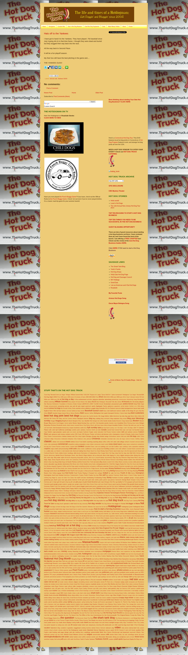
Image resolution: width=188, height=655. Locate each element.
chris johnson (87, 439)
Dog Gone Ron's (132, 457)
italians (78, 516)
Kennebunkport (139, 523)
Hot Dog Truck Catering (131, 500)
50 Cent (142, 397)
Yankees (92, 639)
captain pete (65, 432)
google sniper (79, 484)
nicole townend (116, 561)
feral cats (57, 471)
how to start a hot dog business (107, 509)
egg (56, 464)
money (64, 551)
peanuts (66, 570)
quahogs (103, 576)
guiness (94, 486)
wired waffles (82, 637)
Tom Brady (92, 620)
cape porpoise (57, 432)
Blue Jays (81, 421)
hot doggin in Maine (133, 503)
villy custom (140, 628)
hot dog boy (106, 495)
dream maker (128, 459)
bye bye (104, 427)
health (125, 488)
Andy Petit (137, 404)
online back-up (94, 565)
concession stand (99, 444)
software (65, 600)
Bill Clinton (53, 418)
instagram (47, 513)
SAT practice (132, 588)
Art (62, 408)
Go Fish (124, 482)
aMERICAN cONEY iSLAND (90, 404)
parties (131, 567)
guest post (88, 486)
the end (82, 613)
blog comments (105, 418)
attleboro (88, 408)
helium (78, 490)
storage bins (132, 604)
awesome (118, 408)
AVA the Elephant (110, 408)
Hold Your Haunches (128, 490)
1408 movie (70, 397)
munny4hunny (111, 554)
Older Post (99, 93)
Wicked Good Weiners (71, 634)
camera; (83, 430)
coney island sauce (115, 444)
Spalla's (137, 600)
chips (52, 439)
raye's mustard (48, 579)
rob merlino (104, 584)
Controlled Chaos (89, 446)
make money (130, 537)
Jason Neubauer (136, 516)
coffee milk (110, 441)
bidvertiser (116, 416)
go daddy (119, 482)
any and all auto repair (77, 406)
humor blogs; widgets (56, 511)
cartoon (130, 432)
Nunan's (55, 563)
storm (138, 604)
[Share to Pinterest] (57, 76)
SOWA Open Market (112, 600)
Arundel (65, 408)
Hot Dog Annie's (98, 495)
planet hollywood (63, 572)
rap (133, 576)
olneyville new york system (55, 565)
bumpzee (59, 427)
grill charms (72, 486)
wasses (108, 630)
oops (104, 565)
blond (70, 421)
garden (142, 477)
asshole (78, 408)
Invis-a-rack (140, 513)
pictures (126, 570)
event (76, 466)
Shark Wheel (104, 593)
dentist (58, 455)
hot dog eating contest (62, 497)
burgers (72, 427)
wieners (103, 634)
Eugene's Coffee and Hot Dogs (65, 466)
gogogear (129, 482)
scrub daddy (134, 590)
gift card (72, 482)
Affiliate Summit (61, 402)
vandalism (63, 628)
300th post (113, 397)
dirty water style (59, 457)
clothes (72, 441)
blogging (59, 421)
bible (111, 416)
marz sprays (62, 542)
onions (84, 565)
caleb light (55, 430)
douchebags (119, 459)
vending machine (86, 628)
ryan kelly (96, 588)
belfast (92, 413)
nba (82, 559)
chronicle (104, 439)
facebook (141, 466)
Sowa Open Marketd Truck (127, 600)
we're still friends (130, 630)
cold (118, 441)
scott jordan (103, 590)
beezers (87, 413)
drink (142, 459)
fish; (101, 471)
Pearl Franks (78, 570)
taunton (115, 608)
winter (67, 637)
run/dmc (76, 588)
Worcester (102, 637)
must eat (128, 554)
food (63, 473)
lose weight (52, 537)
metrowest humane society (98, 547)
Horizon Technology (127, 493)
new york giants (69, 561)
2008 (87, 397)
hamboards (129, 486)
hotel (57, 509)
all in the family (134, 402)
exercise (105, 466)
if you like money (115, 511)
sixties (46, 597)
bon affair (100, 421)
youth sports (118, 639)
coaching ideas (97, 441)
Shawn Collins (123, 593)
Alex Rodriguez (101, 402)
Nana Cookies (102, 556)
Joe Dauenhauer (68, 520)
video (118, 627)
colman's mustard (130, 441)
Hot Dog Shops (116, 272)
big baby (122, 416)
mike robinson (90, 549)
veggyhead (77, 628)
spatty (46, 602)
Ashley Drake (71, 408)
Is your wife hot (70, 516)
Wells (101, 632)
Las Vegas (119, 528)
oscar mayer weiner (129, 565)
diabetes (89, 455)
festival (62, 471)
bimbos (75, 418)
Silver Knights (117, 595)
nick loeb (87, 561)
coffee (104, 441)
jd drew (62, 518)
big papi (127, 416)
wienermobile (96, 634)
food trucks (69, 473)
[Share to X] (54, 76)
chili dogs (133, 436)
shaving (116, 593)
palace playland (96, 567)
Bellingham (97, 413)
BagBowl (46, 411)
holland (136, 490)
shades (70, 593)
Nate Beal (115, 556)
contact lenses (65, 446)
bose (131, 421)
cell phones (104, 434)
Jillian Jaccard (138, 518)
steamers (62, 604)
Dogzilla (58, 459)
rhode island (63, 584)
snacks (104, 597)
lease (70, 530)
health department (139, 488)
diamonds (99, 455)
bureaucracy (65, 427)
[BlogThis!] (52, 76)
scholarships (70, 590)
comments (54, 444)
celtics (111, 434)
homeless (81, 493)
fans (66, 468)
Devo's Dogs (83, 455)
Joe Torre (76, 520)
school (77, 590)
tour (142, 620)
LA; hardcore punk (59, 528)
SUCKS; (76, 606)
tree (90, 622)
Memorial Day (123, 544)
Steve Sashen (117, 604)
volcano (60, 630)
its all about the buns (86, 516)
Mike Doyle (60, 549)
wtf (62, 639)
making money (54, 539)
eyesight (127, 466)
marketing (122, 539)
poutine (132, 572)
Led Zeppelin (77, 530)
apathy (93, 406)
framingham (140, 473)
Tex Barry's (78, 611)
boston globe (68, 423)
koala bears (132, 525)
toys (57, 622)
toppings (132, 620)
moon (92, 551)
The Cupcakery (56, 613)
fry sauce (58, 477)
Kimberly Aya (95, 525)
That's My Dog (136, 611)
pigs (138, 570)
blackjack (80, 418)
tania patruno (108, 608)
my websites (53, 556)
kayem (110, 523)
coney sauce (126, 444)
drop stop (51, 462)
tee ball (49, 611)
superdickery (115, 606)
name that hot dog (91, 556)
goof (51, 484)
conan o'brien (90, 444)
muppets (118, 554)
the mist (66, 615)
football (105, 473)
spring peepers (77, 602)
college (122, 441)
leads (67, 530)
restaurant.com (133, 582)
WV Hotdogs (115, 280)
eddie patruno (137, 462)
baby (122, 408)
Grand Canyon (108, 484)
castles (72, 434)
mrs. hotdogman (85, 554)
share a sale (75, 593)
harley (94, 488)
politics (112, 572)
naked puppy (81, 556)
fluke (50, 473)
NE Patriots (87, 559)
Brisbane (53, 425)
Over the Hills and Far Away (64, 567)
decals (79, 453)
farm (79, 468)
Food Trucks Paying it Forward (84, 473)
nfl (83, 561)
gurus (105, 486)
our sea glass (140, 565)
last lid (130, 528)
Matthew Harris (126, 542)
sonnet (88, 600)
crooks (83, 448)
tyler (87, 625)
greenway (141, 484)
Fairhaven (49, 468)
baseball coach (98, 411)
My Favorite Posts (115, 293)
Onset (100, 565)
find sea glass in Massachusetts (84, 471)
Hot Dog (72, 495)
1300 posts (64, 397)
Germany (46, 482)
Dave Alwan (87, 451)
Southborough (102, 600)
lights (136, 530)
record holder (117, 579)
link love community (84, 532)
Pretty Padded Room (84, 574)
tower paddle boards (50, 622)
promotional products (56, 576)
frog (50, 477)
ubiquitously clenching (95, 625)
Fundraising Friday (100, 477)
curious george (96, 448)
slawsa (54, 597)
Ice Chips (91, 511)
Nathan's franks (134, 556)
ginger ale (81, 482)
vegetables (70, 628)
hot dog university (82, 503)
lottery (64, 537)
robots (131, 584)
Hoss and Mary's (139, 493)
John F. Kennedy (92, 520)
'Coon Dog (47, 394)
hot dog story (70, 500)
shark (81, 593)
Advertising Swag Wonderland (135, 399)
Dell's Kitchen (137, 453)
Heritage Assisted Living (92, 490)
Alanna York (83, 402)
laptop (89, 528)
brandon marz (113, 423)
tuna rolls (64, 625)
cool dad (111, 446)
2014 (108, 397)
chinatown (47, 439)
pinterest (46, 572)
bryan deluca (104, 425)
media (56, 544)
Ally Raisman (48, 404)
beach (50, 413)
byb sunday (92, 427)
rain (122, 576)
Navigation (52, 26)
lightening (131, 530)
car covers (73, 432)
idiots (108, 511)
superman (128, 606)
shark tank (95, 593)
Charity (128, 434)
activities (89, 399)
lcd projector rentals (59, 530)
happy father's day (76, 488)
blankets (86, 418)
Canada (104, 430)
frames (133, 473)
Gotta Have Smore (88, 484)
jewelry (122, 518)
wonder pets (94, 637)
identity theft (102, 511)
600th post (54, 399)
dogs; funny (51, 459)
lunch (81, 537)
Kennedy (46, 525)
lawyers (142, 528)
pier (130, 570)
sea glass (53, 593)
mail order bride (115, 537)
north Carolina (139, 561)
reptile (126, 582)
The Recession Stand (81, 618)
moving (76, 554)
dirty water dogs (48, 457)
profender (46, 576)
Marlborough (129, 539)
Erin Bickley (47, 466)
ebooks (105, 462)
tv (72, 625)
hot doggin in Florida (118, 503)
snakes (109, 597)
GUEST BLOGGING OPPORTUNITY (122, 227)
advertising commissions (119, 399)
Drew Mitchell (136, 459)
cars (122, 432)
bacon (135, 408)
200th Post (95, 397)
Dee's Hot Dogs (110, 453)
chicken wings (104, 436)
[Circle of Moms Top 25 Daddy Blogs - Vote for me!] (126, 382)
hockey (119, 490)
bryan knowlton (113, 425)
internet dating (74, 513)
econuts (130, 462)
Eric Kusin (133, 464)
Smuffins (92, 597)
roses (115, 586)
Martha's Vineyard (139, 539)
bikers (132, 416)
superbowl (108, 606)
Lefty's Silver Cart (94, 530)
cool (107, 446)
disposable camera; (82, 457)
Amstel (101, 404)
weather (138, 630)
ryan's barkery (103, 588)
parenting (108, 567)
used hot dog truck (124, 625)
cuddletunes (88, 448)
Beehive (77, 413)
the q (58, 618)
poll (115, 572)
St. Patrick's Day (126, 602)
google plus (71, 484)
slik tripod (63, 597)
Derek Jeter (75, 455)
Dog (114, 457)
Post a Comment (52, 88)
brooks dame (66, 425)
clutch (84, 441)
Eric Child (109, 464)
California (61, 430)
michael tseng (111, 547)
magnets (108, 537)
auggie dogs (95, 408)
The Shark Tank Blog (118, 266)
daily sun (53, 451)
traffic (78, 622)
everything (82, 466)
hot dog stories (56, 500)
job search (57, 520)
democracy (52, 455)
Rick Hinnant (81, 584)
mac (91, 537)
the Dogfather (75, 613)
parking (120, 567)
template (60, 611)
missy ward (111, 549)
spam (142, 600)
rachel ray (114, 576)
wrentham (47, 639)
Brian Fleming (128, 423)
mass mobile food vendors (74, 542)
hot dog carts (49, 497)
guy (108, 486)
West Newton (108, 632)
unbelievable (107, 625)
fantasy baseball (72, 468)
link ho (74, 532)
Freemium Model (118, 475)
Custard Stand (131, 448)
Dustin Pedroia (72, 462)
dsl (66, 462)
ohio (96, 563)
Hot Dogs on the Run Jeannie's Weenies (81, 506)
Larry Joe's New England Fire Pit (103, 528)
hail (110, 486)
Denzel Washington (65, 455)
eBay (100, 462)
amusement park (116, 404)
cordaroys (125, 446)
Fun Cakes (71, 477)
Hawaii (104, 488)
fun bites (64, 477)
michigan (125, 547)
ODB (68, 563)
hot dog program (132, 497)
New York (62, 561)
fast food (83, 468)
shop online (75, 595)
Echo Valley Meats (117, 462)
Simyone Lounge (127, 595)
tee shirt (54, 611)
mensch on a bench (138, 544)
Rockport (141, 584)
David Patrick (109, 451)
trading (74, 622)
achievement (82, 399)
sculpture (141, 590)
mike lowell (73, 549)
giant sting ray (66, 482)
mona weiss (57, 551)
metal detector (65, 547)
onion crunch (77, 565)
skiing (50, 597)
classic (48, 441)
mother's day (140, 551)
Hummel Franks (139, 509)
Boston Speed (77, 423)
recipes (105, 579)
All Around (125, 402)
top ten (127, 620)
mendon (130, 544)
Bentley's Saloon (119, 413)
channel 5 (123, 434)
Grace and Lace (98, 484)
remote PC (104, 582)
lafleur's (75, 528)
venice (93, 628)
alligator (141, 402)
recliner (110, 579)
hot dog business (115, 495)
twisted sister (77, 625)
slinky (68, 597)
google (56, 484)
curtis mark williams (120, 448)
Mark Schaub (114, 539)
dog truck (141, 457)
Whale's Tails (140, 632)
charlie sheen (134, 434)
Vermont (102, 628)
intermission (61, 513)
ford (115, 473)
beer (82, 413)
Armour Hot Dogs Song (117, 298)
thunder (77, 620)
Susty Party (51, 608)
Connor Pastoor (56, 446)
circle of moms (130, 439)
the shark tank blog (104, 617)
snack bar (99, 597)
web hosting (53, 632)
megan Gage (85, 544)
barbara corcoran (66, 411)
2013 (105, 397)
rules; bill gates (56, 588)
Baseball (88, 411)
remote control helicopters (92, 582)
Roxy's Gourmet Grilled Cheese (127, 586)
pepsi (95, 570)
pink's (142, 570)
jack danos (106, 516)
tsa (56, 625)
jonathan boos (128, 520)
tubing (59, 625)
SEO (62, 593)
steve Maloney (108, 604)
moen (135, 549)
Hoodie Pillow (93, 493)
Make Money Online (113, 26)
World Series (139, 637)
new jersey (132, 559)
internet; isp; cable (109, 513)
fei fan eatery (104, 468)
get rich (59, 482)
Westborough (116, 632)
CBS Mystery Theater (116, 191)
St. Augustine (116, 602)
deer (128, 453)
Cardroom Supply (88, 432)
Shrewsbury (92, 595)
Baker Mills (53, 411)
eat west (96, 462)
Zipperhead (126, 639)
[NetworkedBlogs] (120, 360)
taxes (119, 608)
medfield (51, 544)
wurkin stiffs (66, 639)
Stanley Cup (134, 602)
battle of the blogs (127, 411)
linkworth (50, 535)
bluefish (87, 421)
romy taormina (99, 586)
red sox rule (53, 78)
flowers (46, 473)
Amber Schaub (77, 404)
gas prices (68, 480)
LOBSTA (114, 535)
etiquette (53, 466)
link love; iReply (116, 532)
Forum (130, 26)
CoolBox (116, 446)
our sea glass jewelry (50, 567)
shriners (107, 595)
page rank (80, 567)
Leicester (102, 530)
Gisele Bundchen (92, 482)
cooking (102, 446)
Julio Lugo (82, 523)
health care (130, 488)
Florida (141, 471)
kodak (138, 525)
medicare (78, 544)
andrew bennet (128, 404)
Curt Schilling (105, 448)
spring (70, 602)
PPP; (142, 572)
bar (60, 411)
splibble (60, 602)
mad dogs (96, 537)
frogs (53, 477)
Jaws (49, 518)
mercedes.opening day (54, 547)
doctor (102, 457)
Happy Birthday (56, 488)
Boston (136, 421)
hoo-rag (86, 493)
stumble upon (61, 606)
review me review (49, 584)
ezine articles (134, 466)
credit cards (73, 448)
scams (54, 590)
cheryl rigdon (81, 436)
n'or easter (73, 556)
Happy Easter (65, 488)
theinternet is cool (128, 618)
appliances (111, 406)
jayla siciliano (56, 518)
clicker (54, 441)
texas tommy (114, 611)
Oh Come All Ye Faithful (87, 563)
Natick (142, 556)
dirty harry (141, 455)
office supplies (75, 563)
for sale (111, 473)
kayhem (115, 523)
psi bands (89, 576)
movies (71, 554)
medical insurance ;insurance (66, 544)
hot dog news (121, 497)
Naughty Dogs (76, 559)
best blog (127, 413)
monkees (81, 551)
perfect (99, 570)
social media (47, 600)
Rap (135, 576)
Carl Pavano (107, 432)
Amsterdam (107, 404)
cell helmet (98, 434)
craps (52, 448)
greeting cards (65, 486)
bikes (136, 416)
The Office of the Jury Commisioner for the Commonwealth (98, 615)
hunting (64, 511)
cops (120, 446)
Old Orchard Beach (134, 563)
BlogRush (65, 421)
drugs (63, 462)
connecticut (133, 444)
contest (81, 446)
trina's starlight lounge (112, 622)
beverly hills (97, 416)
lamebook (80, 528)
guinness (100, 486)
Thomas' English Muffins (67, 620)
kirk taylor (121, 525)
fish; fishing (106, 471)
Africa (69, 402)
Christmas (96, 439)
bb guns (136, 411)
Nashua (109, 556)
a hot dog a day (67, 399)
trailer (82, 622)
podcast (84, 572)
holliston (141, 490)
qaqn (99, 576)
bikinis (140, 416)
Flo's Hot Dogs (128, 471)
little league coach (73, 535)
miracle (101, 549)
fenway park (135, 468)
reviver (57, 584)
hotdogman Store (138, 506)
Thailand (120, 611)
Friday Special (137, 475)
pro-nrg (98, 574)
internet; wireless (119, 513)
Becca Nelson (70, 413)
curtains (112, 448)
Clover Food (78, 441)
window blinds (114, 634)
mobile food (119, 549)
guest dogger (81, 486)
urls (113, 625)
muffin (105, 554)
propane (68, 576)
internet (67, 513)
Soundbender (94, 600)
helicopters (73, 490)
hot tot (101, 506)
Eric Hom (127, 464)
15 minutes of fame (79, 397)
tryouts (53, 625)
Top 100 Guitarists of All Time (111, 620)
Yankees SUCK (62, 78)
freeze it (126, 475)
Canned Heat (118, 430)
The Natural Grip (74, 615)
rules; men (64, 588)
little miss (83, 535)
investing (134, 513)
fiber (69, 471)
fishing (112, 471)
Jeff (74, 518)
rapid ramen (140, 576)
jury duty (88, 523)
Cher (76, 436)
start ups (56, 604)
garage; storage (134, 477)
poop (118, 572)
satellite (138, 588)
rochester (135, 584)
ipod (55, 516)
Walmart (96, 630)
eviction (87, 466)
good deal (138, 482)
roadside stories (96, 584)
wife (107, 634)
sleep (58, 597)
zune (140, 639)
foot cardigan (98, 473)
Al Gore (78, 402)
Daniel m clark (60, 451)
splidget (65, 602)
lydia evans (87, 537)
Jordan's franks (49, 523)
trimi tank (102, 622)
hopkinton (100, 493)
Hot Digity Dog (63, 495)
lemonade (108, 530)
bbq (140, 411)
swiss (78, 608)
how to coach (77, 509)
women (88, 637)
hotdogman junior (127, 506)
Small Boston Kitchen (76, 597)
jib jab (131, 518)
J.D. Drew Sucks (98, 516)
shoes (69, 595)
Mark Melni (107, 539)
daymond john (133, 451)
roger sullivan (68, 586)
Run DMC (71, 588)
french (131, 475)
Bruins (88, 425)
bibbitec (107, 416)
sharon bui (111, 593)
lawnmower (136, 528)
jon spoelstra (119, 520)
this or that (57, 620)
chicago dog (95, 436)
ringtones (87, 584)
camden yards (76, 430)
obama (64, 563)
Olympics (66, 565)
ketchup (52, 526)
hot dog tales (79, 500)
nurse (60, 563)
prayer (54, 574)
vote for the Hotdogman (70, 630)
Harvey (98, 488)
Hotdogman (114, 506)
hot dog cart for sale (137, 495)
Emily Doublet (84, 464)
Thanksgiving (127, 611)
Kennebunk (130, 523)
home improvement (56, 493)
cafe (50, 430)
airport (73, 402)
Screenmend (119, 590)
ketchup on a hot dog (68, 525)
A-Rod (76, 399)
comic (142, 441)
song (84, 600)
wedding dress (79, 632)
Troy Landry (140, 622)
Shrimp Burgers (100, 595)
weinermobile (95, 632)
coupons (47, 448)
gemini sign (106, 480)
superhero (122, 606)
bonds (105, 421)
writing (59, 639)
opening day (110, 565)
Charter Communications (54, 436)
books (114, 421)
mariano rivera (100, 539)
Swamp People (72, 608)
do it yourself (96, 457)
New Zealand (78, 561)
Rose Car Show (108, 586)
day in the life (125, 451)
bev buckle (90, 416)
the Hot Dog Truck (98, 613)
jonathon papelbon (138, 520)
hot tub (106, 506)
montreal (87, 551)
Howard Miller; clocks (127, 509)
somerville (79, 600)
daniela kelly (68, 451)
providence (82, 576)
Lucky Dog (76, 537)
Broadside (59, 425)
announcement (53, 406)
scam (50, 590)
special (50, 602)
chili (128, 436)
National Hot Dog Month (57, 558)
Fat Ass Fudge (90, 468)
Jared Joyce (118, 516)
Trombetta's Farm (132, 622)
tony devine (99, 620)
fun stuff (77, 477)
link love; (108, 532)
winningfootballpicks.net (54, 637)
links (45, 535)
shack (65, 593)
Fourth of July (126, 473)
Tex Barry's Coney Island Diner (91, 611)
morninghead (98, 551)
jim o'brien (51, 520)
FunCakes (83, 477)
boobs (110, 421)
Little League (60, 535)
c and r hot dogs (128, 427)
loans (108, 535)
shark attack (86, 593)
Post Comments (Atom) (62, 96)
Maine (122, 537)
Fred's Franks (88, 475)
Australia (102, 408)
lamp (85, 528)
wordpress (122, 637)
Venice (98, 628)
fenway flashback (115, 468)
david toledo (117, 451)
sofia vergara (58, 600)
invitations (47, 516)
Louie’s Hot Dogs (117, 203)
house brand (69, 509)
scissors (91, 590)
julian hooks (65, 523)
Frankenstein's (74, 475)
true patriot (47, 625)
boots (127, 421)
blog (90, 418)
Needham (107, 559)
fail (45, 468)
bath (108, 411)
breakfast (120, 423)
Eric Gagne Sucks (118, 464)
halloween (122, 486)
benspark (111, 413)
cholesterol (64, 439)
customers (138, 448)
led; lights (85, 530)
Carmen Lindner (116, 432)
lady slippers (69, 528)
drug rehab (58, 462)
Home (44, 26)
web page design (63, 632)
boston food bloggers (58, 423)
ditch (90, 457)
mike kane (67, 549)
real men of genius (79, 579)
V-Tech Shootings (139, 625)
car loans (80, 432)
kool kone (51, 528)
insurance (53, 513)
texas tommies (105, 611)
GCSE (79, 480)
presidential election (63, 574)
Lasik (126, 528)
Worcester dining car (112, 637)
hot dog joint (85, 497)
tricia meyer (95, 622)
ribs (68, 584)
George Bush (126, 480)
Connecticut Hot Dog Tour (124, 138)
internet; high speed (85, 513)
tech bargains (125, 608)
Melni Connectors (103, 544)
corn (130, 446)
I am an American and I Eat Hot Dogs (123, 285)
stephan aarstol (70, 604)
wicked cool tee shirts (56, 634)
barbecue (74, 411)
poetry (89, 572)
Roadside (114, 288)
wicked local (82, 634)
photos (120, 570)
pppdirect (46, 574)
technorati (132, 608)
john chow (82, 520)
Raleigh (126, 576)
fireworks (97, 471)
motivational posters (50, 554)
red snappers (125, 579)
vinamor (46, 630)
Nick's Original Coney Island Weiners (101, 561)
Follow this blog (121, 362)
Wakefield (90, 630)
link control (69, 532)
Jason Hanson (127, 516)
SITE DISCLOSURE (116, 186)
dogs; (45, 459)
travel (86, 622)
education (51, 464)
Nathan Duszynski (123, 556)
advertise (101, 399)
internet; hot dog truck (97, 513)
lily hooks (141, 530)
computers (82, 444)
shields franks (48, 595)
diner (131, 455)
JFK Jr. (126, 518)
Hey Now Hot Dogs (105, 490)
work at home (130, 637)
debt (75, 453)
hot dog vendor (94, 503)
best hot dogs (71, 415)
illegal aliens (123, 511)
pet (103, 570)
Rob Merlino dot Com (114, 584)
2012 (101, 397)
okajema (102, 563)
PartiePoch (125, 567)
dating (81, 451)
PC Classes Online (57, 570)
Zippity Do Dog (134, 639)
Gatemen (74, 480)
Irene (61, 516)
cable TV (135, 427)
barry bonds (80, 411)
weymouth (133, 632)
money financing (73, 551)
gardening (47, 480)
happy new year (87, 488)
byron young (110, 427)
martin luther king (49, 542)
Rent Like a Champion (113, 582)
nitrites (123, 561)
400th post (120, 397)
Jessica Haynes (114, 518)
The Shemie (118, 618)
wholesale (47, 634)
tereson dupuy (67, 611)
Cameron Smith (90, 430)
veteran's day (110, 628)
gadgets (126, 477)
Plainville (55, 572)
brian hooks (135, 423)
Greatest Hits (61, 26)
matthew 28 (118, 542)
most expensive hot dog (128, 551)
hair (113, 486)
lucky (70, 537)
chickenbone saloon (114, 436)
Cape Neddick (48, 432)
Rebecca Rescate (90, 579)
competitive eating (73, 444)
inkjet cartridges (139, 511)
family (62, 468)
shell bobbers (131, 593)
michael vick (119, 547)
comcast (137, 441)
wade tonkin (83, 630)
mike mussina (81, 549)
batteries (119, 411)
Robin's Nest (125, 584)
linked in (141, 532)
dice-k (105, 455)
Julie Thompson (73, 523)
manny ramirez (74, 539)
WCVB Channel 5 (120, 630)
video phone (124, 628)
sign (111, 595)
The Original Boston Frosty (125, 615)
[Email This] (50, 76)
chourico (70, 439)
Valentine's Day (55, 628)
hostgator (46, 495)
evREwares (99, 466)
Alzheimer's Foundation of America (62, 404)
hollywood (47, 493)
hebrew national (49, 490)
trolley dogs (122, 622)
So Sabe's (136, 597)
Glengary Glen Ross (110, 482)
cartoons (135, 432)
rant (130, 576)
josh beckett (57, 523)
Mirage (106, 549)
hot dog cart (126, 495)
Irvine (64, 516)
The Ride (90, 618)
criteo (78, 448)
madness (102, 537)
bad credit (141, 408)
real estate (68, 579)
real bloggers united (58, 579)
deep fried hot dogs (121, 453)
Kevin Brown (84, 525)
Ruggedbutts (47, 588)
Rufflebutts (141, 586)
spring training (86, 602)
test (73, 611)
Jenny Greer (92, 518)
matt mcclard (111, 542)
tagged (90, 608)
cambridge (68, 430)
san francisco (123, 588)
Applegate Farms (101, 406)
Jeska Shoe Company (103, 518)
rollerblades (85, 586)
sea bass (46, 593)
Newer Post (48, 93)
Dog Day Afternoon (121, 457)
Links (103, 26)
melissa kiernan (93, 544)
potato (127, 572)
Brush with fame (95, 425)
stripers (51, 606)
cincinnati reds (111, 439)
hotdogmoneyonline (49, 509)
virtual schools (53, 630)
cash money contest (63, 434)
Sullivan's (82, 606)
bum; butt (53, 427)
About (124, 26)
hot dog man (102, 497)
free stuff (102, 475)
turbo (69, 625)
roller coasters (77, 586)
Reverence (141, 582)
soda (53, 600)
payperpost (48, 570)
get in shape (53, 482)
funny (109, 477)
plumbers (79, 572)
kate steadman (102, 523)
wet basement (124, 632)
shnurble (55, 595)
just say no (94, 523)
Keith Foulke (122, 523)
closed (67, 441)
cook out (97, 446)
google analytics (62, 484)
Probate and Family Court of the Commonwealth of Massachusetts (122, 574)
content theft (73, 446)
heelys (56, 490)
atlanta (83, 408)
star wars (141, 602)
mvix (132, 554)
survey (138, 606)
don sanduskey (74, 459)
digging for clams (115, 455)
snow (131, 597)
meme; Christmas (114, 544)
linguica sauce (61, 532)
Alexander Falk (110, 402)
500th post (47, 399)
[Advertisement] (125, 50)
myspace (67, 556)
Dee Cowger (101, 453)
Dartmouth (76, 451)
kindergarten (103, 525)
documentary (108, 457)
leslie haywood (124, 530)
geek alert (85, 480)
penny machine (88, 570)
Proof (63, 576)
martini (56, 542)
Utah (131, 625)
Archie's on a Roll (134, 406)
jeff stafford (85, 518)
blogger (53, 421)
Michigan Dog (133, 547)
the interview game (127, 613)
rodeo (52, 586)
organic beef (119, 565)
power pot (137, 572)
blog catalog (96, 418)
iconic (96, 511)
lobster (119, 535)
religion (76, 582)
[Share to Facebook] (55, 76)
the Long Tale (137, 613)
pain (85, 567)
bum (48, 427)
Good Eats (114, 282)
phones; (114, 570)
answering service (63, 406)
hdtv (116, 488)
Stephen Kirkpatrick (98, 604)
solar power (71, 600)
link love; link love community (130, 532)
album (90, 402)
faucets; (97, 468)
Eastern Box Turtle (88, 462)
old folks (107, 563)
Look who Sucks (136, 535)
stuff (55, 606)
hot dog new (111, 497)
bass (105, 411)
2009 (90, 397)
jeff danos (79, 518)
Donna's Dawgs (92, 459)
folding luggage (57, 473)
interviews (128, 513)
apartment (88, 406)
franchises (67, 475)
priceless (93, 574)
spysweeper (108, 602)
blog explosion (114, 418)
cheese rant (71, 436)
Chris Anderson (78, 439)
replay (122, 582)
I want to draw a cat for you (80, 511)
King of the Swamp (112, 525)
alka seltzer (118, 402)
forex (118, 473)
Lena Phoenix (115, 530)
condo (106, 444)
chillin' (138, 436)
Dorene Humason (111, 459)
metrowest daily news (82, 547)
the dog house (65, 613)
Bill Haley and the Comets (64, 418)
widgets (89, 634)
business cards (79, 427)
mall (60, 539)
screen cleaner (111, 590)
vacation (47, 628)
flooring (135, 471)
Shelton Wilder (140, 593)
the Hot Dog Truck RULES (112, 613)
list (54, 535)
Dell (131, 453)
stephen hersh (79, 604)
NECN (101, 559)
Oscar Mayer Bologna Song (119, 303)
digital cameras (125, 455)
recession (99, 579)
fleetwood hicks (119, 471)
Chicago (88, 436)
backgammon (129, 408)
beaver (64, 413)
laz (52, 530)
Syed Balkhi (84, 608)
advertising (108, 399)
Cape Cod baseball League (136, 430)
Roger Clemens (59, 586)
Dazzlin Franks (54, 453)
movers (66, 554)
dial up (94, 455)
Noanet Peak (131, 561)
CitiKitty (137, 439)
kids (89, 525)
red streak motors (63, 582)
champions (116, 434)
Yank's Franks (115, 269)
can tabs (97, 430)
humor (46, 511)
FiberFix (72, 471)
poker (93, 572)
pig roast (134, 570)
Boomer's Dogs (120, 421)
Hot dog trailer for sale (101, 500)
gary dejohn (54, 480)
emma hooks (92, 464)
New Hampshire (124, 559)
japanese (112, 516)
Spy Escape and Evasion (97, 602)
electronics (66, 464)
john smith (100, 520)
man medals (65, 539)
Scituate (96, 590)
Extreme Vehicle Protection (117, 466)
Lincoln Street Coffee (50, 532)
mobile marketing (128, 549)
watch (112, 630)
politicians (105, 572)
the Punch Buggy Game (68, 197)
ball (58, 411)
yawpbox (111, 639)
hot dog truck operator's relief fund (66, 503)
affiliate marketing (49, 402)
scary (59, 590)
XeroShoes (77, 639)
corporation (135, 446)
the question (67, 617)
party (134, 567)
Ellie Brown (73, 464)
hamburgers (136, 486)
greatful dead (134, 484)
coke (114, 441)
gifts (77, 482)
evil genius (93, 466)
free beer (96, 475)
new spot (56, 561)
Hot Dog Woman (106, 503)
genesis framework (115, 480)
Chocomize (57, 439)
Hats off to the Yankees (56, 33)
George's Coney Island (137, 480)
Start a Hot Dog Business (75, 26)
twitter (83, 625)
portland (122, 572)
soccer (142, 597)
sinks (133, 595)
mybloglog (60, 556)
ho (116, 490)
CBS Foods (78, 434)
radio (119, 576)
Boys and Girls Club (92, 423)
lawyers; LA (47, 530)
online (88, 565)
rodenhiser (47, 586)
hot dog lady (94, 497)
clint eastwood (61, 441)
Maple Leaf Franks (84, 539)
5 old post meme (134, 397)
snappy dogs (123, 597)
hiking (113, 490)
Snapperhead (115, 597)
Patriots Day (140, 567)
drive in (46, 462)
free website (109, 475)
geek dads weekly (93, 480)
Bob (91, 421)
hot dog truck (116, 500)
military (97, 549)
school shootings (84, 590)
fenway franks (125, 468)
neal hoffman (95, 559)
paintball (88, 567)
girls (85, 482)
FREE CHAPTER (131, 238)
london (129, 535)
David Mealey (101, 451)
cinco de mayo (120, 439)
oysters (75, 567)
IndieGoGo (131, 511)
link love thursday (98, 532)
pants (103, 567)
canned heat (110, 430)
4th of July (126, 397)
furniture (115, 477)
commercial (63, 444)
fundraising (90, 477)
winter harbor (74, 637)
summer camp (89, 606)
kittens (126, 525)
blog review (123, 418)
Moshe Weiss (116, 551)
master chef (103, 542)
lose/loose (59, 537)
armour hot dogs (54, 408)
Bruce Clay (83, 425)
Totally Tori (138, 620)
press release (73, 574)
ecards (109, 462)
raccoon (108, 576)
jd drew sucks (69, 518)
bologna (95, 421)
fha (66, 471)
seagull (58, 593)
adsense (95, 399)
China (142, 436)
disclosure (67, 457)
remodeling (82, 582)
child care (123, 436)
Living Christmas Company (94, 535)
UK (103, 625)
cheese (64, 436)
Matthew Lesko (136, 542)
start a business (48, 604)
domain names (65, 459)
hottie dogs (62, 509)
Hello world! (115, 200)
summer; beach (100, 606)
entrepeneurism (101, 464)
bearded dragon (57, 413)
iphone (52, 516)
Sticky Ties (125, 604)
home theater (74, 493)
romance (91, 586)
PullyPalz (94, 576)
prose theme (75, 576)
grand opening (117, 484)
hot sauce (96, 506)
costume (141, 446)
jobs (62, 520)
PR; (51, 574)
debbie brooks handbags (66, 453)
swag (56, 608)
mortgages (106, 551)
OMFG (71, 565)
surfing (134, 606)
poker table (98, 572)
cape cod (125, 430)
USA (116, 625)
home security (66, 493)
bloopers (75, 421)
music (123, 554)
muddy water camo (97, 554)
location (124, 535)
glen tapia (101, 482)
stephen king (88, 604)
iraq (58, 516)
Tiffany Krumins (83, 620)
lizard (104, 535)
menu (46, 547)
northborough (48, 563)
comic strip (47, 444)
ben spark (104, 413)
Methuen (72, 547)
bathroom (113, 411)
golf (134, 482)
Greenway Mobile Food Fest (52, 486)
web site (72, 632)
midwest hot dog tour (50, 549)
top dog (122, 620)
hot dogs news (65, 506)
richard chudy (73, 584)
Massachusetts (90, 542)
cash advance (52, 434)
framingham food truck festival (53, 475)
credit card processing (61, 448)
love (68, 537)
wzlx (72, 639)
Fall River (58, 468)
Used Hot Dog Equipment (92, 26)
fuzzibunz (121, 477)
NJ (126, 561)
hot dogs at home (55, 506)
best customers (137, 413)
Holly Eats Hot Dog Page (119, 274)
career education (98, 432)
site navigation (140, 595)
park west (114, 567)
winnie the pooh (139, 634)
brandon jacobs (104, 423)
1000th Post (56, 397)
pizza (50, 572)
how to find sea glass (87, 509)
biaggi (102, 416)
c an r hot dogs (118, 427)
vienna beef (132, 628)
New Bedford (114, 559)
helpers (83, 490)
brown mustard (75, 425)
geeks (101, 480)
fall (54, 468)
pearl (70, 570)
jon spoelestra (112, 520)
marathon (92, 539)
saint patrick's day (113, 588)
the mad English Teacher (55, 615)
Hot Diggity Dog (54, 495)
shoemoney (63, 595)
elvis (78, 464)
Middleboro (141, 547)
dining (136, 455)
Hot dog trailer (88, 500)
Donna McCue (83, 459)
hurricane (69, 511)
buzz (85, 427)
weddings (87, 632)
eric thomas (140, 464)
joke (105, 520)
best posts (83, 416)
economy (125, 462)
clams (142, 439)
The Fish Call (88, 613)
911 (58, 399)
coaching (89, 441)
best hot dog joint (53, 415)
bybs (99, 427)
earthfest (79, 462)
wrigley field (53, 639)
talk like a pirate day (98, 608)
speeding (55, 602)
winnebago (131, 634)
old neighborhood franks (119, 563)
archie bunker (125, 406)
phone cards (107, 570)
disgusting (74, 457)
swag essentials (62, 608)
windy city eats (122, 634)
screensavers (127, 590)
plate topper (72, 572)
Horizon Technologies (112, 493)
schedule (63, 590)
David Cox (94, 451)
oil (98, 563)
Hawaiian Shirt (110, 488)
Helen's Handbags (64, 490)
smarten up (86, 597)
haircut (116, 486)
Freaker (81, 475)
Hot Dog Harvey (75, 497)
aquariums (117, 406)
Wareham (102, 630)
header (120, 488)
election (59, 464)
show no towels (83, 595)
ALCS (94, 402)
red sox (134, 579)
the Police (138, 615)
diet (108, 455)
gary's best (61, 480)
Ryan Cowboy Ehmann (85, 588)
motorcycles (60, 554)
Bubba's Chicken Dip (124, 425)
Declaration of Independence (89, 453)
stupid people (70, 606)
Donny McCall (101, 459)
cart (126, 432)
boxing (84, 423)
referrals (70, 582)
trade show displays (65, 622)
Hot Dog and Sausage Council (121, 277)
